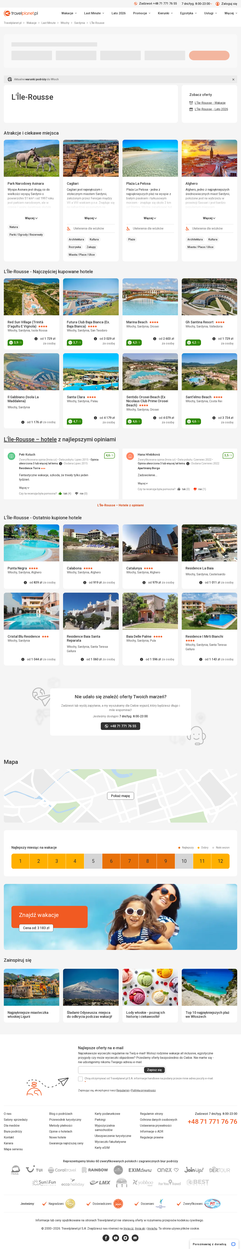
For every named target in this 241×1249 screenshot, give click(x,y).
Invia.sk (140, 1228)
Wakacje (31, 22)
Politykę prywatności (143, 1090)
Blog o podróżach (60, 1114)
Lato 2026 (119, 13)
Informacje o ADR (151, 1131)
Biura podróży (13, 1131)
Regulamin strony (151, 1114)
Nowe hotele (57, 1137)
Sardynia (80, 22)
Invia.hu (152, 1228)
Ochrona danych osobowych (158, 1119)
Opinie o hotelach (60, 1131)
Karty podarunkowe (107, 1114)
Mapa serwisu (13, 1149)
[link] (94, 13)
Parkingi (100, 1119)
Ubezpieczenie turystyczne (113, 1136)
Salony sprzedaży (16, 1119)
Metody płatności (60, 1125)
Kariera (8, 1143)
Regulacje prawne (151, 1137)
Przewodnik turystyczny (65, 1119)
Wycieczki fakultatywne (110, 1142)
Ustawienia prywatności (155, 1125)
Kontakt (9, 1137)
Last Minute (49, 22)
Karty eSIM (102, 1147)
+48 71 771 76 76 (212, 1121)
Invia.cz (128, 1228)
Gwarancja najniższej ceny (66, 1143)
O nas (7, 1114)
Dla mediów (12, 1125)
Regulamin (122, 1090)
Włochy (65, 22)
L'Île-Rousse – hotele (30, 439)
